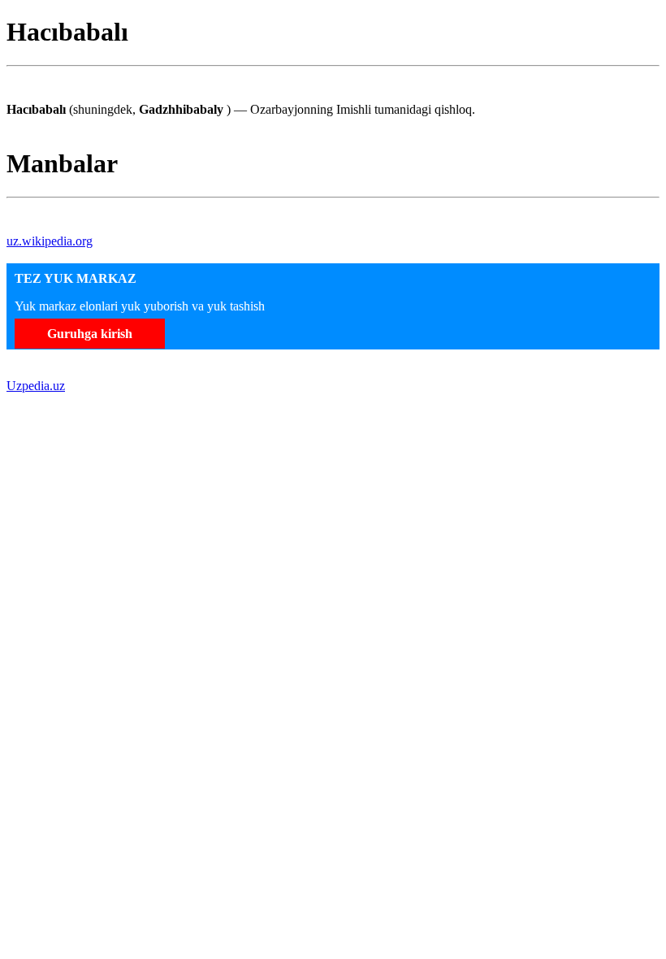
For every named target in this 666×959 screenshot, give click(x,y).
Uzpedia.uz (35, 386)
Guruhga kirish (89, 334)
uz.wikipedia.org (49, 241)
